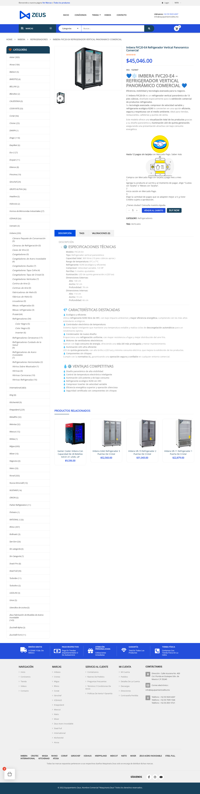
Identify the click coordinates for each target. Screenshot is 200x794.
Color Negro (21, 323)
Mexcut (12, 431)
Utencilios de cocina (18, 607)
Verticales (136, 224)
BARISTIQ (13, 79)
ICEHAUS (13, 218)
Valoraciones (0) (101, 233)
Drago (12, 137)
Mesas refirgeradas (21, 305)
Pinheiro (13, 512)
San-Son (13, 541)
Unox (11, 600)
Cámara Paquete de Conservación (28, 238)
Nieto (11, 468)
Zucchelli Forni (15, 634)
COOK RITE (14, 108)
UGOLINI (13, 593)
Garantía (133, 647)
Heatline (13, 196)
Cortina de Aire (19, 283)
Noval (11, 475)
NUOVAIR (13, 490)
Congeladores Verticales (24, 279)
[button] (60, 98)
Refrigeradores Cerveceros (25, 337)
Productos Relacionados (72, 410)
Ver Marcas (47, 2)
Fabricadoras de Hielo (23, 292)
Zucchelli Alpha (15, 627)
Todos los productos (62, 2)
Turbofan (13, 578)
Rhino (11, 527)
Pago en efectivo (70, 647)
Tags (81, 233)
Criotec (12, 123)
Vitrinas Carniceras (21, 375)
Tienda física (168, 647)
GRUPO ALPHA (15, 189)
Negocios (13, 461)
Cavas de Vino (19, 249)
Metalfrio (13, 417)
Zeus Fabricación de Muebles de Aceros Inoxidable (26, 616)
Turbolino (13, 585)
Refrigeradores (39, 39)
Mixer (11, 453)
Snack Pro (13, 563)
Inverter (19, 332)
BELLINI (12, 86)
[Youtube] (161, 777)
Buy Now (174, 210)
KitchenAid (14, 402)
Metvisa (12, 424)
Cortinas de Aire (20, 287)
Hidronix (13, 203)
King (11, 395)
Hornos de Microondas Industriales (24, 211)
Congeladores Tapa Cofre (24, 270)
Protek (15, 314)
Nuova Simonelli (16, 483)
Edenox (12, 167)
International (15, 387)
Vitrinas (16, 370)
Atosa (11, 64)
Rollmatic (13, 534)
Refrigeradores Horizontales (26, 362)
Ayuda (162, 205)
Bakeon (12, 72)
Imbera (21, 39)
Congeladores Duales (22, 265)
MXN (177, 2)
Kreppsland (14, 409)
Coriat (12, 115)
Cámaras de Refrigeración (25, 245)
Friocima (13, 174)
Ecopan (12, 159)
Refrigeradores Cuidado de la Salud (26, 343)
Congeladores (19, 254)
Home (9, 39)
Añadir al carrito (153, 210)
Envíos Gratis (35, 647)
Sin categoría (14, 549)
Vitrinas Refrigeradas (22, 379)
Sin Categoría (15, 556)
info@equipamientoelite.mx (166, 16)
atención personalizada (102, 648)
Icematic (13, 225)
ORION (12, 497)
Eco (10, 152)
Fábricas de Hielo (20, 296)
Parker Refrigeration (18, 505)
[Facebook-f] (149, 777)
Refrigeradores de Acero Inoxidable (24, 353)
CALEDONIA (14, 101)
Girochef (13, 181)
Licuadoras (17, 301)
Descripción (65, 233)
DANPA (12, 130)
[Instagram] (155, 777)
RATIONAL (13, 519)
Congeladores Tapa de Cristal (26, 274)
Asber (11, 57)
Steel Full (13, 571)
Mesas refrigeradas (21, 309)
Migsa (11, 446)
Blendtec (13, 94)
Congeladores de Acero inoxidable (29, 258)
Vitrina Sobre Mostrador (24, 366)
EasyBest (13, 145)
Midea (12, 439)
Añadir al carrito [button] (70, 465)
